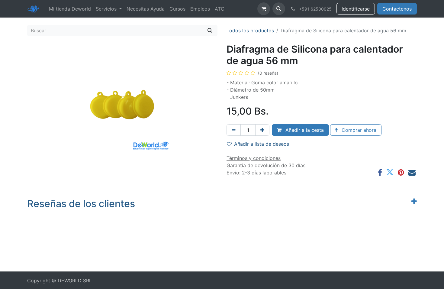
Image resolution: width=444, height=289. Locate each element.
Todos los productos (250, 31)
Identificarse (356, 9)
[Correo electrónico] (412, 172)
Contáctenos (397, 9)
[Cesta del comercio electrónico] (263, 8)
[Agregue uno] (262, 130)
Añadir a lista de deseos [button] (261, 144)
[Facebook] (380, 172)
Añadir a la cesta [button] (304, 130)
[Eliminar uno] (234, 130)
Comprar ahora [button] (358, 130)
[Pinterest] (401, 172)
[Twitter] (390, 172)
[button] (278, 8)
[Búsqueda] (209, 30)
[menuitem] (70, 9)
